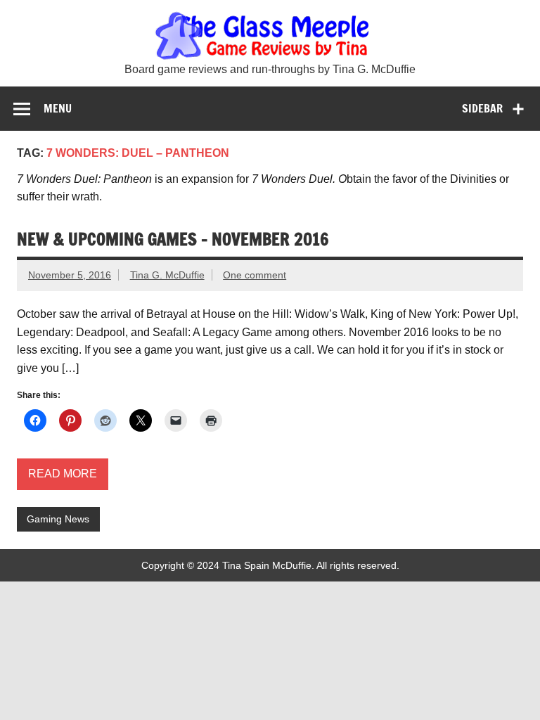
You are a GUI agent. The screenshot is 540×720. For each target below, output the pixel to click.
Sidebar (482, 108)
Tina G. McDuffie (167, 275)
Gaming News (58, 519)
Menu (58, 108)
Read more (62, 474)
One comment (254, 275)
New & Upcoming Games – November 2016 (173, 239)
